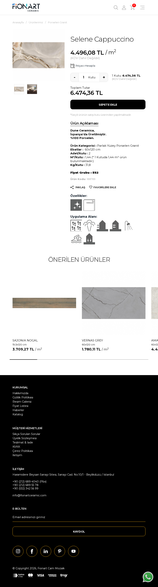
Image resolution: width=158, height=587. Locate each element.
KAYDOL (79, 531)
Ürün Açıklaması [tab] (84, 123)
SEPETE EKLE (108, 104)
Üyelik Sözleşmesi (25, 438)
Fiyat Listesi (20, 406)
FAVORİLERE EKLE (104, 187)
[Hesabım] (124, 7)
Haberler (18, 410)
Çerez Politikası (23, 451)
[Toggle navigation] (139, 7)
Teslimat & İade (23, 442)
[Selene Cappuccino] (19, 89)
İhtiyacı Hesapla (85, 65)
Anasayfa (18, 22)
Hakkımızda (20, 393)
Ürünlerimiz (36, 22)
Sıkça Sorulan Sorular (26, 434)
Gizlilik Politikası (23, 397)
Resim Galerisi (22, 401)
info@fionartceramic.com (29, 495)
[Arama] (116, 7)
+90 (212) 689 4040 (26, 481)
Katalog (18, 414)
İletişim (17, 455)
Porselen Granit (57, 22)
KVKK (16, 446)
